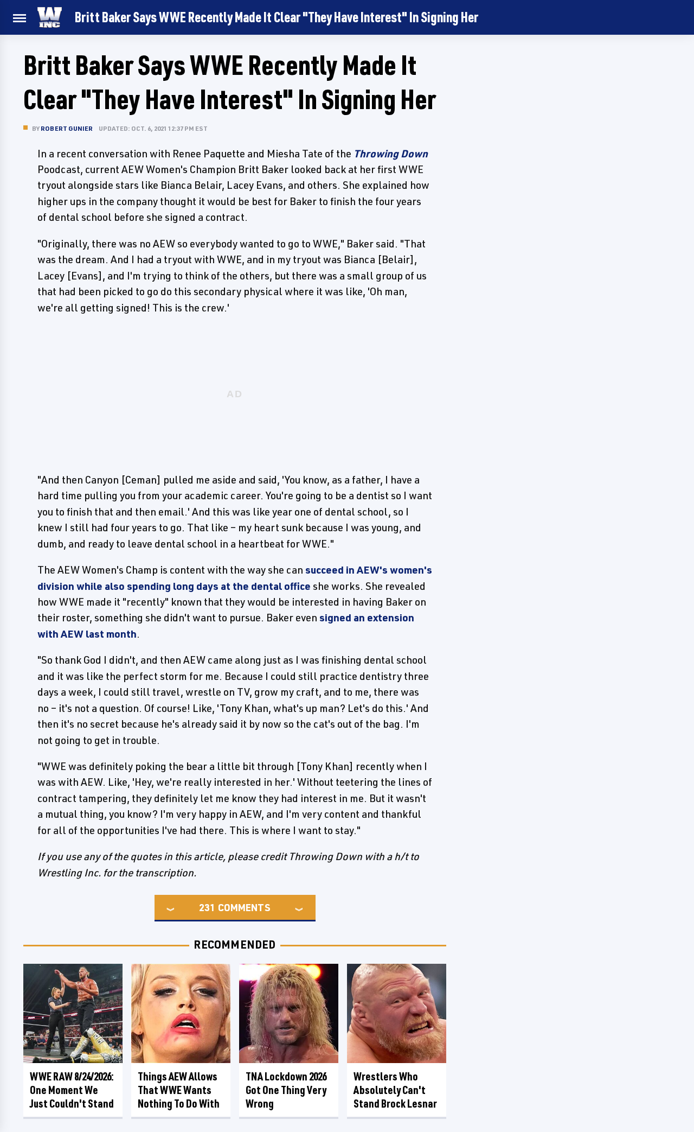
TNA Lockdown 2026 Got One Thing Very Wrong (286, 1090)
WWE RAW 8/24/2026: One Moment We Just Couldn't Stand (72, 1090)
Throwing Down (391, 153)
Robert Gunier (67, 128)
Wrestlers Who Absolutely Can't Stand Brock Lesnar (395, 1090)
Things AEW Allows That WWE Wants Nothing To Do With (179, 1090)
